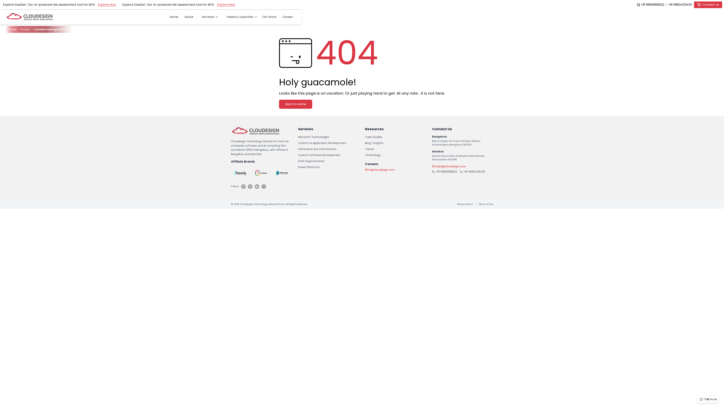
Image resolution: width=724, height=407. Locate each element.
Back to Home (295, 104)
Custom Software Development (319, 155)
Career (287, 17)
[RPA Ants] (282, 173)
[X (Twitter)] (264, 186)
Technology (373, 155)
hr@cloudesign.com (381, 170)
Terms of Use (485, 204)
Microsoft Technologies (313, 137)
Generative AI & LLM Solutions (317, 149)
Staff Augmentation (311, 161)
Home (173, 17)
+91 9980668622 (652, 4)
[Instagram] (243, 186)
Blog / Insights (374, 143)
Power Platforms (309, 167)
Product (25, 29)
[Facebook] (250, 186)
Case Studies (373, 137)
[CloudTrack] (261, 173)
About (188, 17)
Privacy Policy (465, 204)
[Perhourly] (240, 173)
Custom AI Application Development (322, 143)
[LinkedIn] (257, 186)
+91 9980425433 (680, 4)
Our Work (269, 17)
